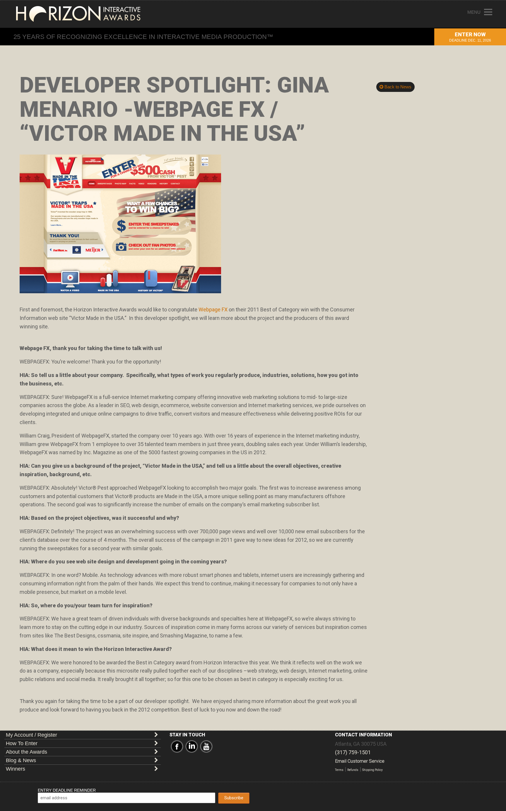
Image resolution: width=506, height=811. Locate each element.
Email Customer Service (359, 761)
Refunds (352, 769)
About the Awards (26, 752)
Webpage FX (213, 309)
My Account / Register (31, 735)
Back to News (397, 86)
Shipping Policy (372, 769)
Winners (15, 769)
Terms (339, 769)
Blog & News (21, 760)
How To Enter (21, 743)
